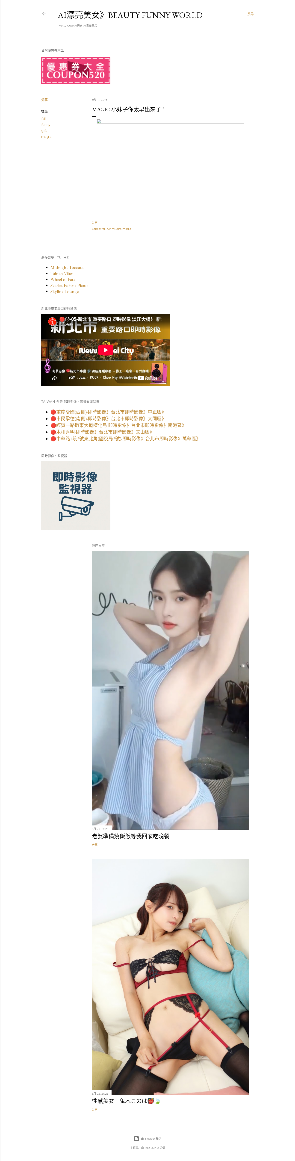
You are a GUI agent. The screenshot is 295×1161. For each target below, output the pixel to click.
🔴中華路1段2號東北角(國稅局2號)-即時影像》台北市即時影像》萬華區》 (125, 439)
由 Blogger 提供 (151, 1138)
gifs (44, 131)
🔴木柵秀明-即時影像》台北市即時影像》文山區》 (102, 432)
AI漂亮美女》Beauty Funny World (130, 15)
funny (45, 125)
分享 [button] (44, 100)
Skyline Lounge (64, 291)
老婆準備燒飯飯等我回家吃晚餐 (130, 836)
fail (43, 119)
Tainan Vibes (62, 273)
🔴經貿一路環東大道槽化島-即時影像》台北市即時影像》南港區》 (118, 425)
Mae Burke (152, 1147)
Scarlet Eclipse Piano (69, 285)
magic (46, 137)
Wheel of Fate (62, 279)
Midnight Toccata (66, 267)
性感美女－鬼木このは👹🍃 (126, 1101)
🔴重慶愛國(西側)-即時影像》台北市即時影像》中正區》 (108, 412)
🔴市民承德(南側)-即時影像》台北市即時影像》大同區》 (108, 419)
